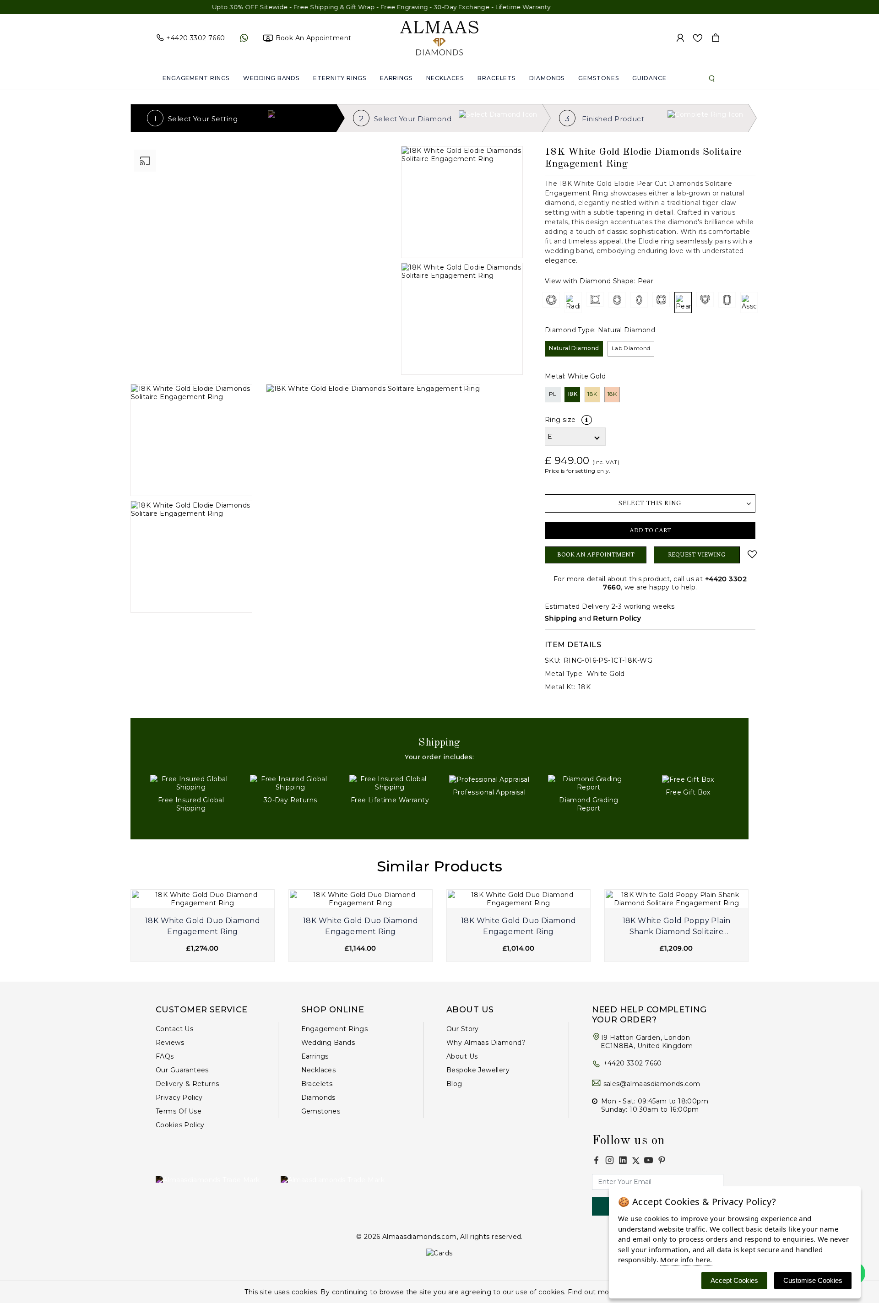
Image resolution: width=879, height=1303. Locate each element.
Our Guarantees (182, 1070)
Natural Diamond (574, 348)
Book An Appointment (596, 554)
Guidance (649, 78)
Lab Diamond (631, 348)
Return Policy (616, 618)
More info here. (686, 1259)
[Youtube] (648, 1160)
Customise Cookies (812, 1280)
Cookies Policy (180, 1125)
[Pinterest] (661, 1160)
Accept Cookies (734, 1280)
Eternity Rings (339, 78)
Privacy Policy (179, 1097)
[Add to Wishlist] (751, 554)
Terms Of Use (178, 1111)
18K (572, 393)
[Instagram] (609, 1160)
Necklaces (445, 78)
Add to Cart (650, 530)
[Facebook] (596, 1160)
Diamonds (546, 78)
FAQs (165, 1056)
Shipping (560, 618)
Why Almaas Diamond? (486, 1042)
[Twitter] (636, 1160)
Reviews (170, 1042)
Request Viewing (697, 554)
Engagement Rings (196, 78)
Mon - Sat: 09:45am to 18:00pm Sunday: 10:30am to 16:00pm (654, 1105)
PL (553, 393)
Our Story (462, 1029)
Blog (454, 1084)
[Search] (711, 78)
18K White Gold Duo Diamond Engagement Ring (202, 926)
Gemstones (598, 78)
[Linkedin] (623, 1160)
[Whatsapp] (244, 38)
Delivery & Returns (187, 1084)
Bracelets (496, 78)
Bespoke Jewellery (478, 1070)
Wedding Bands (271, 78)
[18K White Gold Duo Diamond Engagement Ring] (202, 899)
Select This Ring (650, 503)
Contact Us (174, 1029)
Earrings (396, 78)
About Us (461, 1056)
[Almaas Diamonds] (439, 37)
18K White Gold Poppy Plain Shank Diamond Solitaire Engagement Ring (677, 927)
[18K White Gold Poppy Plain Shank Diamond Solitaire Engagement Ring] (676, 899)
